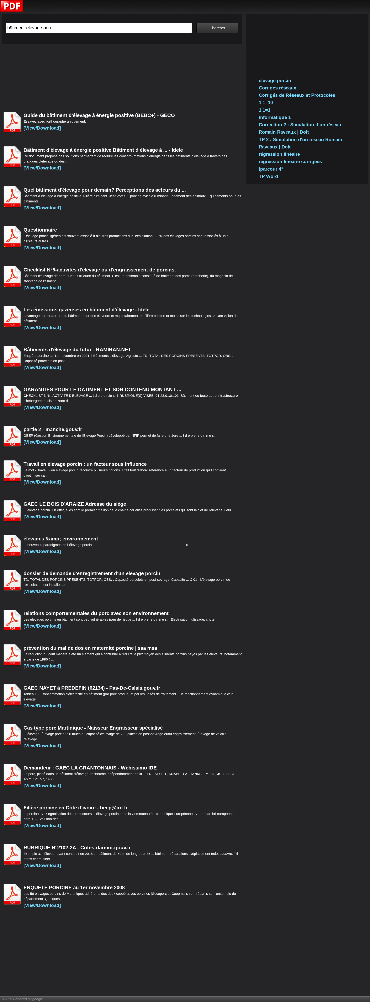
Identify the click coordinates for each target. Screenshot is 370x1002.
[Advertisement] (117, 80)
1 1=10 (266, 102)
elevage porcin (275, 80)
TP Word (268, 176)
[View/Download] (42, 128)
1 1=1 (264, 110)
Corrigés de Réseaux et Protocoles (297, 95)
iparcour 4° (271, 169)
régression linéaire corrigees (290, 161)
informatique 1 (275, 117)
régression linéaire (279, 154)
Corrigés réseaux (277, 87)
